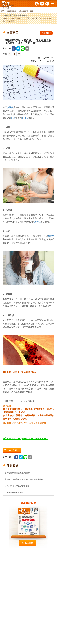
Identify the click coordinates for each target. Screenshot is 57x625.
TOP (53, 614)
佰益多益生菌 (23, 11)
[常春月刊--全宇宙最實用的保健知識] (7, 4)
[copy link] (27, 48)
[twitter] (18, 48)
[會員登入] (36, 4)
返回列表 (50, 61)
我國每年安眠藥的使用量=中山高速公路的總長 (24, 479)
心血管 (25, 117)
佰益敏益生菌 (11, 11)
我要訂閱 (29, 543)
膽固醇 (10, 107)
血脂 (13, 117)
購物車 (42, 4)
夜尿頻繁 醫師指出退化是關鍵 (17, 486)
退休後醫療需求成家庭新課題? (17, 473)
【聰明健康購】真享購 (14, 492)
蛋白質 (51, 235)
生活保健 (23, 15)
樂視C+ (32, 11)
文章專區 (13, 15)
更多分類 (45, 33)
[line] (23, 48)
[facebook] (14, 48)
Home (5, 15)
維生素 (37, 221)
